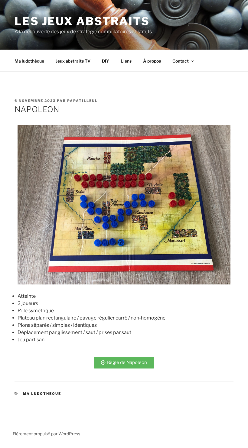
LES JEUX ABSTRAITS (82, 21)
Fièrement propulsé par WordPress (46, 433)
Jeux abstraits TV (73, 60)
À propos (152, 60)
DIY (105, 60)
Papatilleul (82, 101)
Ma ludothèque (29, 60)
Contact (180, 60)
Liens (126, 60)
